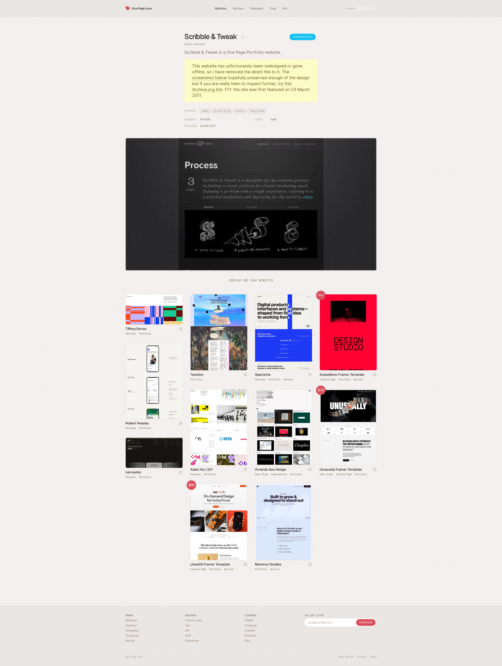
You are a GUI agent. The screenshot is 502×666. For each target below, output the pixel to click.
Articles (130, 640)
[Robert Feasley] (154, 381)
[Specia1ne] (283, 332)
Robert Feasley (137, 423)
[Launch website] (180, 329)
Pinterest (250, 635)
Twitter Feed (257, 111)
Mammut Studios (268, 564)
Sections (131, 625)
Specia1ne (263, 374)
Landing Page (327, 379)
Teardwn (197, 374)
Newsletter (192, 640)
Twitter (249, 620)
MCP (188, 635)
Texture (240, 111)
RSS (247, 640)
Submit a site (193, 620)
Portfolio (205, 119)
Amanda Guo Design (270, 469)
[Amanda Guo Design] (283, 427)
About (373, 656)
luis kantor (134, 472)
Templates (132, 630)
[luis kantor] (154, 453)
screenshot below (209, 77)
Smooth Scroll (222, 111)
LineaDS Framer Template (210, 564)
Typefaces (132, 635)
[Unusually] (348, 427)
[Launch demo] (374, 375)
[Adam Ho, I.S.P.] (218, 427)
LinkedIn (250, 630)
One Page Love (142, 8)
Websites (131, 620)
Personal (131, 333)
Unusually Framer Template (341, 469)
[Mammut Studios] (283, 522)
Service (288, 379)
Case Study (261, 474)
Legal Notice (345, 656)
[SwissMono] (348, 332)
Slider (205, 111)
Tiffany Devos (136, 329)
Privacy (361, 656)
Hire (187, 625)
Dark (274, 119)
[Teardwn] (218, 332)
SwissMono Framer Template (342, 374)
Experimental (279, 474)
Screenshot (301, 36)
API (187, 630)
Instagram (251, 625)
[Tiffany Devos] (154, 309)
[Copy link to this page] (242, 37)
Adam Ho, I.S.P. (201, 469)
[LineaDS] (218, 522)
